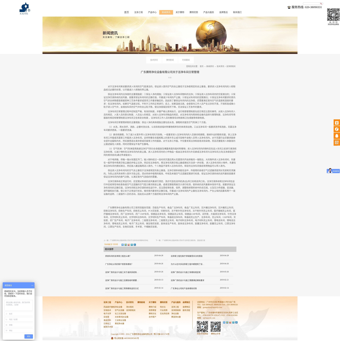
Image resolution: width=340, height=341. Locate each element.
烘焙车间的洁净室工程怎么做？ (118, 256)
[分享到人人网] (135, 245)
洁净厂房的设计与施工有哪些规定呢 (186, 272)
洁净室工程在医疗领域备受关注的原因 (186, 256)
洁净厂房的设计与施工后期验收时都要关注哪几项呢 (126, 280)
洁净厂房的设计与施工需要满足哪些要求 (187, 280)
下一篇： (180, 240)
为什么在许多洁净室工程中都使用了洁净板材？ (190, 264)
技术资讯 (220, 66)
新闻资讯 (210, 66)
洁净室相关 (231, 66)
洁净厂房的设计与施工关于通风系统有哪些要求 (124, 272)
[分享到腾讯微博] (132, 245)
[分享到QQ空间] (126, 245)
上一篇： (126, 240)
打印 (115, 244)
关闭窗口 (108, 244)
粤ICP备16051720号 (161, 334)
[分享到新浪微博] (129, 245)
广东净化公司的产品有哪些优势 (184, 288)
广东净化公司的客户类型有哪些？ (119, 264)
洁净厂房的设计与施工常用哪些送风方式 (122, 288)
